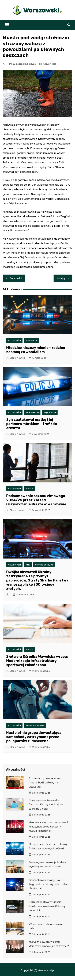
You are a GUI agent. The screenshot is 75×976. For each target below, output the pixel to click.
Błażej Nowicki (17, 358)
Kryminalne (50, 412)
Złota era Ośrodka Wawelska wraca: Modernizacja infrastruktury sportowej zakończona (37, 660)
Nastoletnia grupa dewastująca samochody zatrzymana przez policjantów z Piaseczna (33, 737)
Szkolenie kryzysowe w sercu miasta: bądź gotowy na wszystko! (46, 782)
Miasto (29, 488)
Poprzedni (16, 278)
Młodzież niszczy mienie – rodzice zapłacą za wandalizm (35, 350)
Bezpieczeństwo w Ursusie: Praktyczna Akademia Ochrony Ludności (47, 906)
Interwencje (32, 412)
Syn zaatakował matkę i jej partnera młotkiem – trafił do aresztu (31, 423)
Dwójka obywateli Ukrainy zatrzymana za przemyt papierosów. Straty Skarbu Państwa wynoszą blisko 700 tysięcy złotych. (37, 580)
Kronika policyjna (44, 564)
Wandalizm (32, 340)
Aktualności (49, 64)
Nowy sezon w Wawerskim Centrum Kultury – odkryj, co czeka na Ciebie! (46, 804)
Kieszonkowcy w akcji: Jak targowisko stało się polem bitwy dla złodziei (49, 884)
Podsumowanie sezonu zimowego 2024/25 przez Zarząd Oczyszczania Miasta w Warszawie (36, 500)
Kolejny (61, 278)
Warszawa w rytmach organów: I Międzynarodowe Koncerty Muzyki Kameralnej (48, 826)
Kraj (28, 564)
